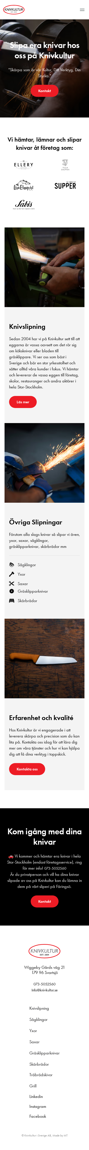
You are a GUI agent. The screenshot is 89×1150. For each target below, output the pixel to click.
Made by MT (60, 1135)
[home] (14, 10)
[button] (82, 10)
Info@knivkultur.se (45, 990)
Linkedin (36, 1096)
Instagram (37, 1106)
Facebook (37, 1116)
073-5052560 (55, 868)
